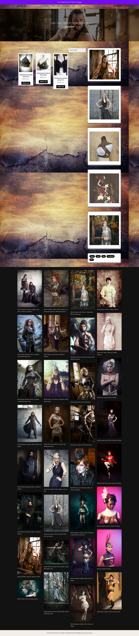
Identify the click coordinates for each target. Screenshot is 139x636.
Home (79, 6)
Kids (59, 6)
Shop (59, 23)
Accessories (66, 6)
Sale (74, 6)
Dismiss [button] (80, 2)
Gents (53, 6)
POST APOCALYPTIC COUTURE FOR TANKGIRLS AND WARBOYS (69, 633)
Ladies (47, 6)
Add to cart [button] (26, 83)
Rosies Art (21, 6)
